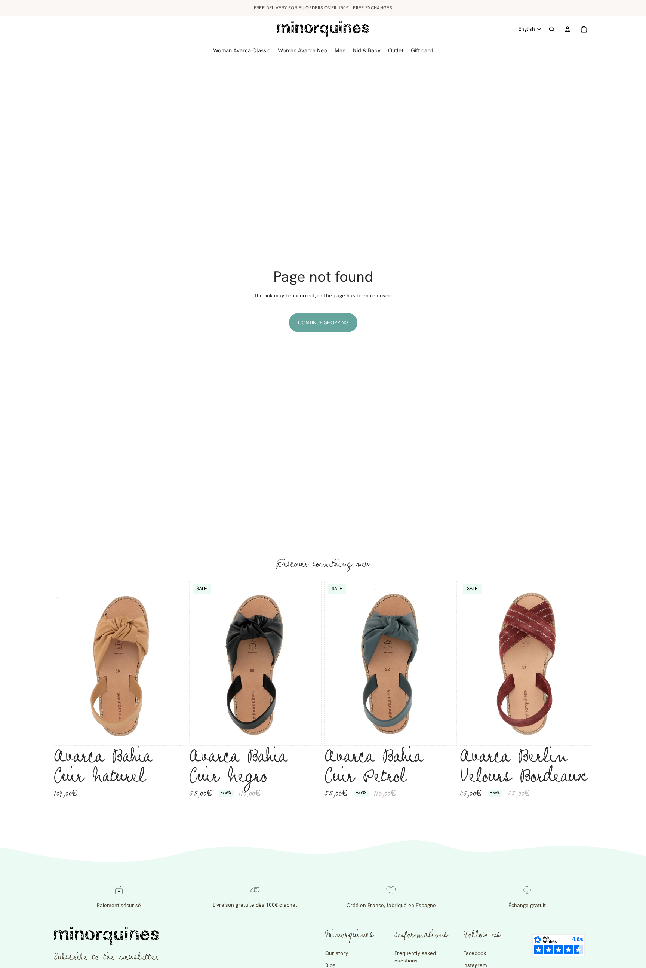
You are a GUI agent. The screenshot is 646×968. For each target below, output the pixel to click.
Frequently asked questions (415, 957)
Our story (336, 953)
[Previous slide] (65, 663)
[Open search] (552, 29)
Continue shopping (323, 322)
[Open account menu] (567, 29)
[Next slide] (174, 663)
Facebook (474, 953)
